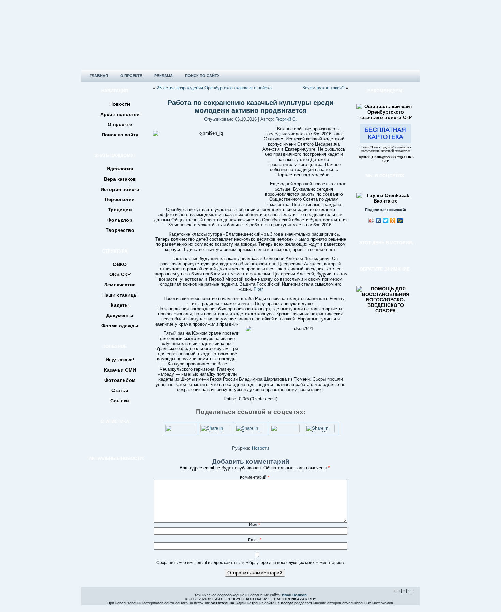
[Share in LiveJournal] (285, 430)
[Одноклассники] (392, 220)
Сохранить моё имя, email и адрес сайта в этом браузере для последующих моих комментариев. (250, 562)
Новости (260, 448)
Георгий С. (286, 119)
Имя (254, 525)
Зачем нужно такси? (323, 87)
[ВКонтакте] (378, 220)
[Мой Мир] (400, 220)
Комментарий (254, 477)
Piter (258, 289)
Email (254, 540)
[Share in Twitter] (180, 430)
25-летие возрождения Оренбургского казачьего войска (214, 87)
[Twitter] (385, 220)
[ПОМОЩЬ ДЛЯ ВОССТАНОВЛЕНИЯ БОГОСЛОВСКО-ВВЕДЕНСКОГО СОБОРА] (385, 310)
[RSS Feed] (89, 599)
